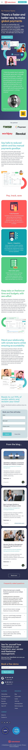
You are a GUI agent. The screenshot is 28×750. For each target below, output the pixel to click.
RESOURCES (18, 691)
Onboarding (4, 694)
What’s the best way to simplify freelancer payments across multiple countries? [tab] (13, 591)
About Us (3, 715)
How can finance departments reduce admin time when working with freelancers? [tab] (12, 633)
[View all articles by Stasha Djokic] (19, 523)
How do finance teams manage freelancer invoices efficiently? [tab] (11, 610)
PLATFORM (4, 691)
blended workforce (14, 551)
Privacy (24, 745)
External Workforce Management (11, 508)
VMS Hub (17, 701)
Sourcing (3, 701)
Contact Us (4, 717)
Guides (16, 698)
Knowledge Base (19, 703)
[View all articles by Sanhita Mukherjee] (23, 482)
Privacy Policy (17, 434)
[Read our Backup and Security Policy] (12, 730)
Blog (16, 694)
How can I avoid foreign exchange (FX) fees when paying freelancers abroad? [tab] (12, 617)
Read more (6, 478)
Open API (3, 706)
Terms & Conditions (14, 746)
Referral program (19, 706)
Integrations (4, 703)
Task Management (5, 696)
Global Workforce (8, 549)
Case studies (18, 696)
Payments (3, 698)
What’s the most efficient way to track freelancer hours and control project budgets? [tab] (12, 625)
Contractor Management (10, 466)
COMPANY (4, 712)
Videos (16, 708)
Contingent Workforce (9, 509)
